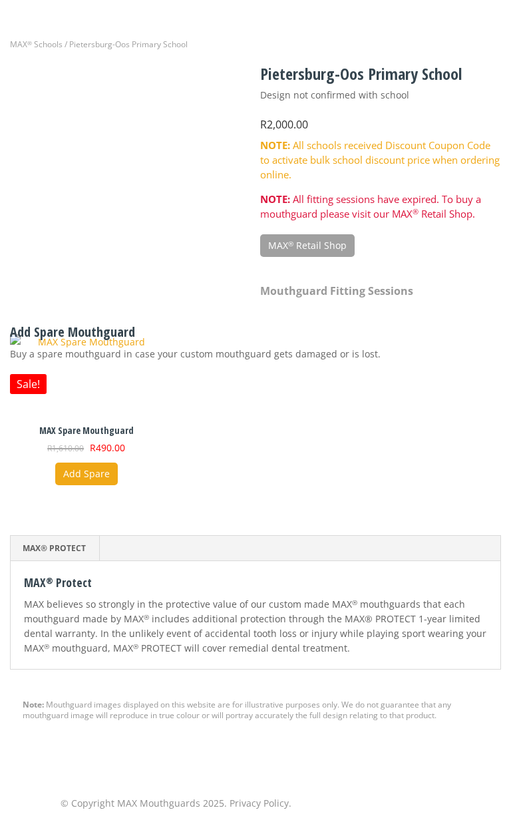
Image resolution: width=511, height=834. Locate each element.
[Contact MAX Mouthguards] (335, 804)
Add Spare (86, 473)
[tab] (54, 548)
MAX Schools (36, 44)
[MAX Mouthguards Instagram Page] (441, 804)
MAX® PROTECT (54, 548)
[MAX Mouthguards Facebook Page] (370, 804)
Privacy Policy (259, 803)
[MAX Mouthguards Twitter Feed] (406, 804)
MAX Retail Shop (307, 245)
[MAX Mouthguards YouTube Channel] (476, 804)
